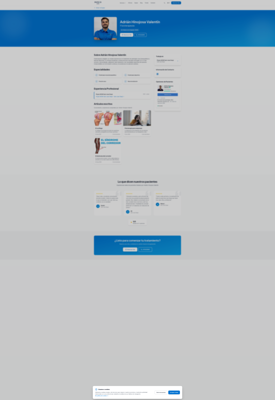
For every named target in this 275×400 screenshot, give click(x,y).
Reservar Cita (176, 2)
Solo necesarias (161, 392)
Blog (141, 2)
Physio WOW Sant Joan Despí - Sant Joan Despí (109, 96)
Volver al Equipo (100, 8)
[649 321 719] (164, 3)
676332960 (141, 35)
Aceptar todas (174, 392)
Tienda (146, 2)
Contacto (153, 2)
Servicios (122, 3)
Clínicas (130, 2)
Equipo (136, 2)
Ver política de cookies (101, 395)
